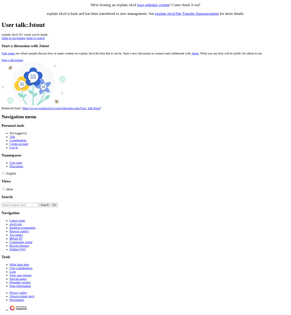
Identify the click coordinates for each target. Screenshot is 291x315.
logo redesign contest (153, 5)
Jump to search (35, 38)
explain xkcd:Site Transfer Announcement (187, 13)
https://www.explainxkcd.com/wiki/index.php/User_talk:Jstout (61, 108)
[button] (12, 60)
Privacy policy (19, 292)
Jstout (195, 53)
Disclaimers (17, 300)
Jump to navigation (13, 38)
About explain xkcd (22, 296)
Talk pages (8, 53)
